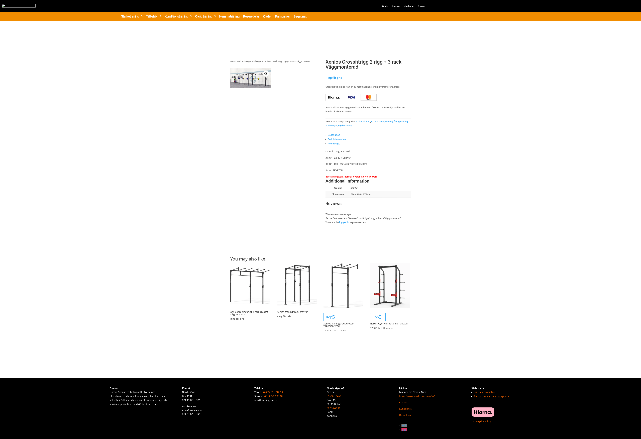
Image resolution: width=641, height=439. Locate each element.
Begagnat (299, 16)
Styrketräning (130, 16)
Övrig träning (203, 16)
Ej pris (374, 121)
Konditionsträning (176, 16)
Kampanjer (282, 16)
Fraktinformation (337, 139)
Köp (329, 317)
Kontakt (395, 6)
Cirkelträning (363, 121)
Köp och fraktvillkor (484, 392)
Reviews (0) (334, 143)
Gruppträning (386, 121)
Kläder (267, 16)
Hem (232, 61)
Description (334, 135)
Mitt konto (408, 6)
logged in (344, 222)
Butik (385, 6)
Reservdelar (251, 16)
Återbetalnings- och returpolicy (491, 396)
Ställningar (256, 61)
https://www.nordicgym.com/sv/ (417, 396)
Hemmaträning (229, 16)
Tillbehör (152, 16)
